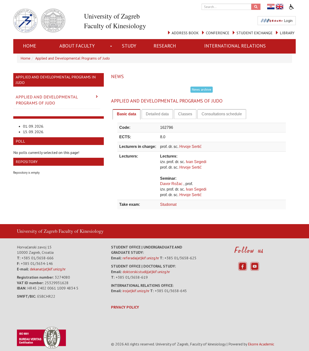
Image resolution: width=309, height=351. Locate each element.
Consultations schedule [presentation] (222, 114)
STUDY (129, 46)
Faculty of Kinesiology (81, 231)
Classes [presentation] (185, 114)
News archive (201, 89)
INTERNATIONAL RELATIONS (235, 46)
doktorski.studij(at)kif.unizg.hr (146, 271)
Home (29, 46)
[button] (112, 46)
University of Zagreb (37, 231)
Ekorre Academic (261, 344)
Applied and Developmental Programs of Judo (72, 58)
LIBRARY (287, 32)
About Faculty (77, 46)
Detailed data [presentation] (157, 114)
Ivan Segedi (196, 162)
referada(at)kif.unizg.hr (141, 257)
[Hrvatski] (271, 7)
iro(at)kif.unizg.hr (136, 290)
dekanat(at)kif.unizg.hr (48, 269)
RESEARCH (165, 46)
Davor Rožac (171, 184)
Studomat (168, 204)
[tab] (126, 114)
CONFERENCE (217, 32)
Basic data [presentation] (126, 114)
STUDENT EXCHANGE (255, 32)
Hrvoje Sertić (190, 147)
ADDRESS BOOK (185, 32)
